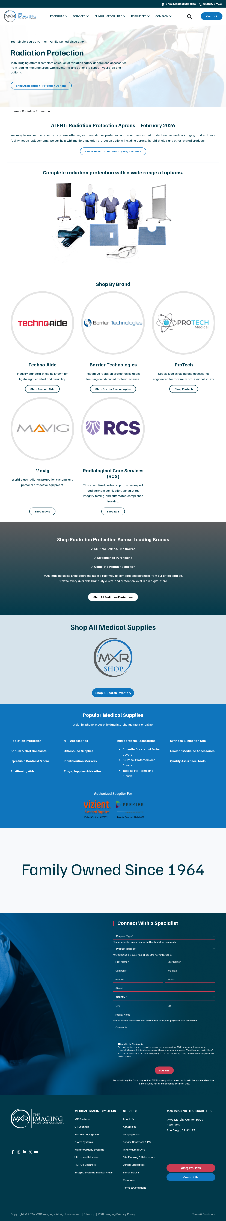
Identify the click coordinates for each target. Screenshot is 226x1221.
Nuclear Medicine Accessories (192, 751)
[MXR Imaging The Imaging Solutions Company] (20, 16)
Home (15, 111)
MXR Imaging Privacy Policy (116, 1214)
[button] (95, 1111)
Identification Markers (80, 761)
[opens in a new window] (113, 657)
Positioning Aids (22, 771)
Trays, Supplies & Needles (82, 771)
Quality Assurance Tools (188, 761)
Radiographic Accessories (136, 741)
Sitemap (89, 1214)
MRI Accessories (76, 741)
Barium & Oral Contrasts (28, 751)
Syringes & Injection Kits (188, 741)
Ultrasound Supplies (78, 751)
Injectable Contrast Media (30, 761)
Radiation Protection (26, 741)
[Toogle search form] (189, 16)
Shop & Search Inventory (113, 693)
